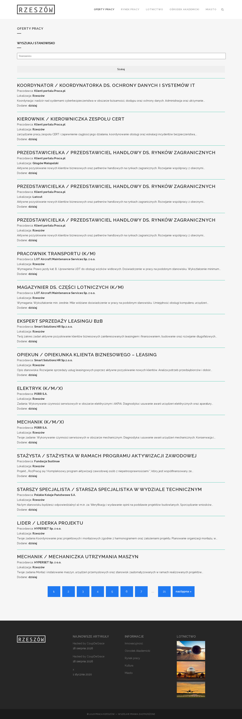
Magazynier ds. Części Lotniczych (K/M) (70, 287)
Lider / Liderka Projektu (50, 523)
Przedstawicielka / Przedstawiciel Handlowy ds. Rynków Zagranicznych (116, 152)
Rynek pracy (132, 658)
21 (164, 591)
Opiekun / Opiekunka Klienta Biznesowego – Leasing (87, 354)
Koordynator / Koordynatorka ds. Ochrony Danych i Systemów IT (106, 85)
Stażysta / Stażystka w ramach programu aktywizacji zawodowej (107, 455)
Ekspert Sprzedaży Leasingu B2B (60, 321)
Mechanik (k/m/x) (40, 422)
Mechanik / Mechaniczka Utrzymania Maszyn (78, 556)
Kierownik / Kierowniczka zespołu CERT (71, 119)
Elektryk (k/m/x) (40, 388)
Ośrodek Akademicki (137, 650)
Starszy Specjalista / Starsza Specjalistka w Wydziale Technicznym (109, 489)
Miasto (129, 672)
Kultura (129, 665)
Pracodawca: (41, 90)
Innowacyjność (134, 643)
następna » (184, 591)
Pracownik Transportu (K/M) (56, 253)
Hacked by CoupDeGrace (88, 643)
